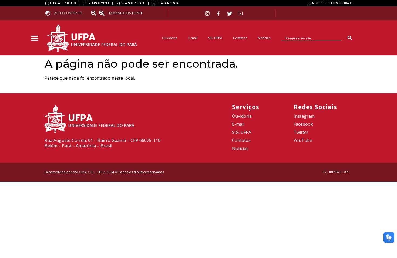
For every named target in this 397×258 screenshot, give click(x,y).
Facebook (303, 124)
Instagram (304, 116)
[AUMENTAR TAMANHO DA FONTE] (103, 13)
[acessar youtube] (240, 13)
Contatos (240, 38)
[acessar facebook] (219, 13)
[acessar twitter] (229, 13)
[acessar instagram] (208, 13)
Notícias (264, 38)
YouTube (303, 140)
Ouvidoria (169, 38)
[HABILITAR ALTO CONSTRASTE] (49, 13)
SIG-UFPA (215, 38)
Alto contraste (68, 13)
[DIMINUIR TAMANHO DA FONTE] (94, 13)
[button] (34, 38)
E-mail (192, 38)
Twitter (301, 132)
